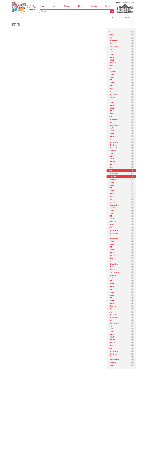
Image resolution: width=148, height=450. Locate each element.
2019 (110, 199)
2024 (110, 69)
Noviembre (114, 145)
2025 (110, 38)
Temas (54, 6)
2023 (110, 91)
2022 (110, 117)
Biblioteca (67, 6)
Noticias (107, 6)
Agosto (113, 49)
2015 (110, 312)
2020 (125, 18)
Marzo (112, 85)
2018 (110, 227)
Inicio (42, 6)
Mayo (112, 57)
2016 (110, 289)
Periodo (119, 18)
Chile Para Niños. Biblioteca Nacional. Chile (24, 7)
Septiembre (114, 46)
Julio (112, 52)
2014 (110, 348)
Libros (80, 6)
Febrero (113, 63)
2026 (110, 32)
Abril (112, 60)
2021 (110, 139)
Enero (112, 34)
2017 (110, 261)
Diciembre (114, 41)
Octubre (131, 18)
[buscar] (112, 11)
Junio (112, 54)
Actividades (93, 6)
